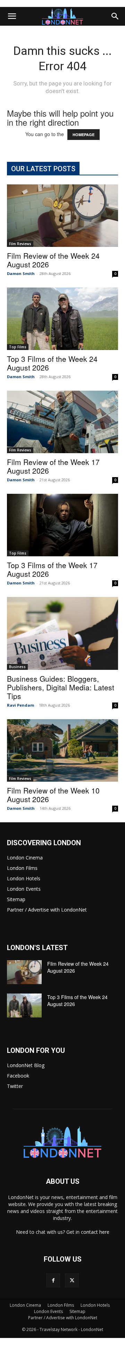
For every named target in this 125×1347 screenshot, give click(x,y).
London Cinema (25, 857)
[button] (12, 16)
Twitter (15, 1086)
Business (17, 666)
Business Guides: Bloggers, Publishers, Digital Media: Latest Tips (60, 687)
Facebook (18, 1075)
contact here (95, 1232)
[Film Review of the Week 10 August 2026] (62, 750)
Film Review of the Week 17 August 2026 (53, 466)
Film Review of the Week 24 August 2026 (53, 259)
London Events (24, 888)
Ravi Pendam (20, 705)
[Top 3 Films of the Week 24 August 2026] (62, 319)
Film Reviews (20, 243)
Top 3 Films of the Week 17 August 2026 (52, 569)
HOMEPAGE (83, 134)
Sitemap (16, 899)
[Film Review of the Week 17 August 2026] (62, 422)
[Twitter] (72, 1280)
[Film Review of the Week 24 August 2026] (62, 215)
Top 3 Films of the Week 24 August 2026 (52, 363)
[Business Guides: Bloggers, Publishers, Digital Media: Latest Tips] (62, 633)
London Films (22, 868)
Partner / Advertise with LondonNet (47, 909)
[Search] (115, 16)
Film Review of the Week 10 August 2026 (53, 794)
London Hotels (23, 878)
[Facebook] (53, 1280)
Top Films (17, 346)
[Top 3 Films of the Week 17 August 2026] (62, 525)
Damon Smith (21, 273)
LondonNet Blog (25, 1065)
